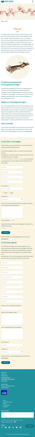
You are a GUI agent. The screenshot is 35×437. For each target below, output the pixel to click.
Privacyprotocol (6, 405)
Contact (4, 403)
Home (2, 21)
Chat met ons (4, 381)
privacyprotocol (28, 131)
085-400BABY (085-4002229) (7, 379)
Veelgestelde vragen (7, 402)
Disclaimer (5, 406)
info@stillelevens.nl (5, 377)
